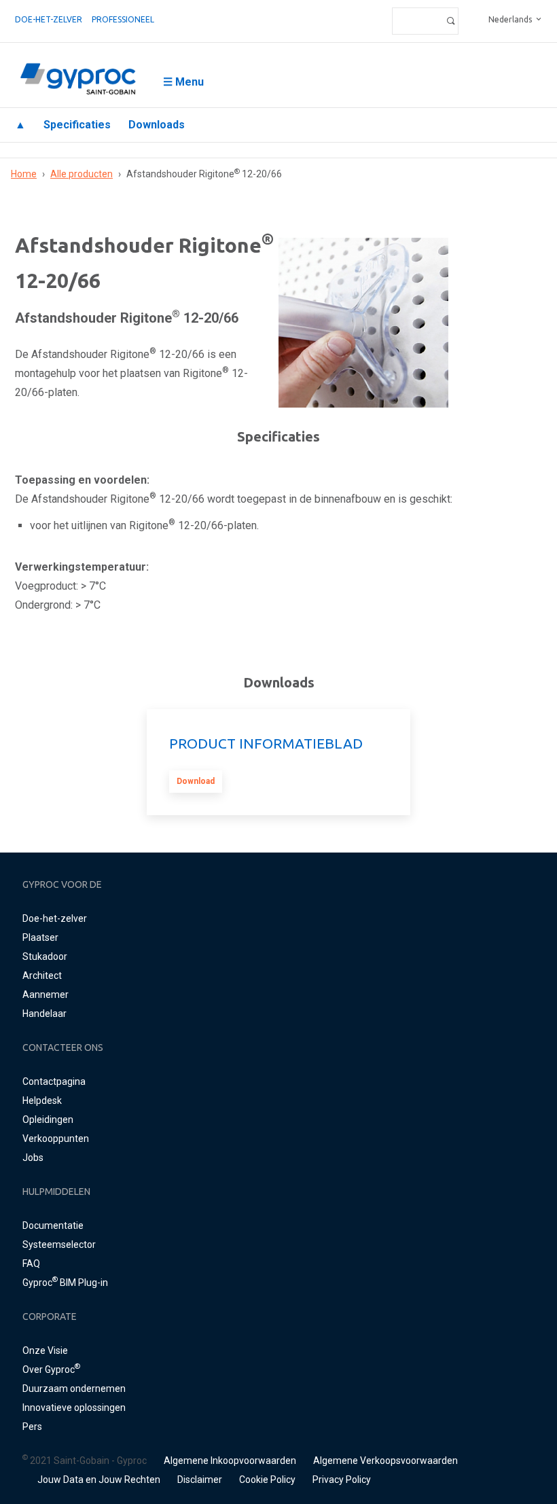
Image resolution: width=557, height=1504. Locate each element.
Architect (42, 975)
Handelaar (44, 1013)
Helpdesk (42, 1100)
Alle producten (81, 173)
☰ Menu (183, 81)
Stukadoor (44, 956)
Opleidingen (47, 1119)
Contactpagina (54, 1081)
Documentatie (53, 1225)
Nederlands (510, 19)
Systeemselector (59, 1244)
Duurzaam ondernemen (74, 1388)
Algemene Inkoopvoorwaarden (230, 1460)
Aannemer (45, 994)
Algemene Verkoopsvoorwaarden (385, 1460)
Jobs (32, 1157)
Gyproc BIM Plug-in (65, 1282)
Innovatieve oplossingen (74, 1407)
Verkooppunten (55, 1138)
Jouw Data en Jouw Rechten (98, 1479)
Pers (32, 1426)
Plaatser (40, 937)
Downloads (156, 124)
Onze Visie (45, 1350)
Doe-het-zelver (48, 19)
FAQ (31, 1263)
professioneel (123, 19)
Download (196, 781)
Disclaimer (199, 1479)
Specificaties (77, 124)
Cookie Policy (267, 1479)
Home (24, 173)
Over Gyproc (51, 1369)
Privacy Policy (341, 1479)
